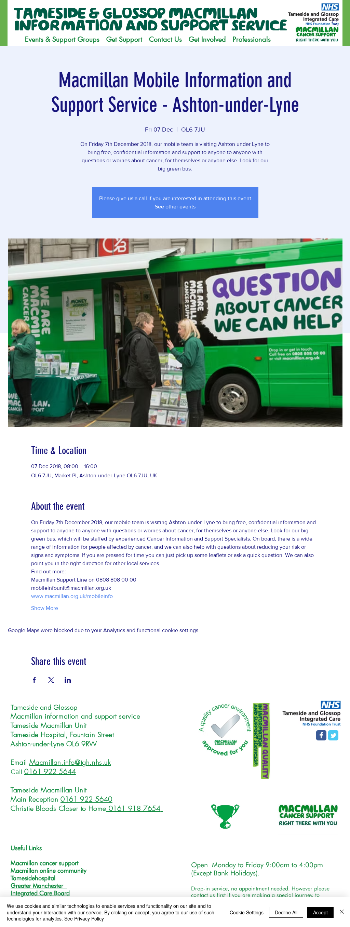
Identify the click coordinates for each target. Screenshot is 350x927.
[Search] (335, 23)
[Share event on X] (51, 680)
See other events (175, 206)
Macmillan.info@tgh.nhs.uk (70, 762)
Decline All (286, 912)
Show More (44, 608)
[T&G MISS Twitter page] (333, 735)
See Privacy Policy (84, 918)
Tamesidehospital (33, 878)
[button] (124, 39)
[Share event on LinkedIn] (68, 680)
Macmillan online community (48, 870)
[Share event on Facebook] (34, 680)
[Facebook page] (321, 735)
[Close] (342, 912)
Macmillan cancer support (45, 863)
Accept (320, 912)
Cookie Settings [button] (247, 912)
